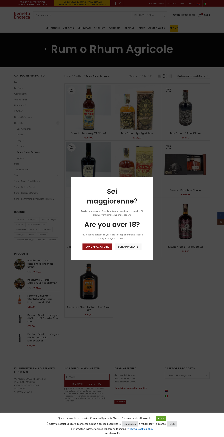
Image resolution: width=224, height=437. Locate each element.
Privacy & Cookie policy (139, 428)
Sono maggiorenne (97, 246)
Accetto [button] (161, 418)
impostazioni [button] (130, 424)
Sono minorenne (128, 246)
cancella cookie (112, 433)
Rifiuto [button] (172, 424)
